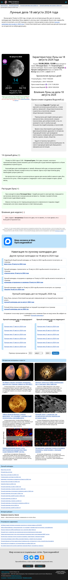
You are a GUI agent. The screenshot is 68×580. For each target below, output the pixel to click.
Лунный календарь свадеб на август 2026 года (13, 495)
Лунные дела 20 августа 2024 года (48, 330)
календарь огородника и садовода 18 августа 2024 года (23, 282)
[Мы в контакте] (36, 557)
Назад (28, 566)
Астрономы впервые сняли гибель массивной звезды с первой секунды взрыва (21, 539)
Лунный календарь (14, 5)
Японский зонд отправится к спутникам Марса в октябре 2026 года (18, 543)
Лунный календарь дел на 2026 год (10, 505)
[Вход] (65, 2)
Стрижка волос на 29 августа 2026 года (11, 477)
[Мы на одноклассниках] (42, 557)
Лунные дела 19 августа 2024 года (48, 326)
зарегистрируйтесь (25, 99)
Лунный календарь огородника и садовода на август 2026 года (17, 491)
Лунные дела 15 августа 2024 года (15, 334)
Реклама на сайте (27, 578)
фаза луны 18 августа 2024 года (15, 264)
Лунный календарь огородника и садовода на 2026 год (15, 503)
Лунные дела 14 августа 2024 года (15, 338)
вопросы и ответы (59, 230)
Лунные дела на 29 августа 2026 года (10, 481)
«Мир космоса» (5, 572)
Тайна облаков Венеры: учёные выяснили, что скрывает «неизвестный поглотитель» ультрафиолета (27, 527)
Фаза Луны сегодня (6, 469)
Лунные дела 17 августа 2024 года (15, 326)
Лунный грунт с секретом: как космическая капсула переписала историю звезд (21, 532)
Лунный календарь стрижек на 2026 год (11, 501)
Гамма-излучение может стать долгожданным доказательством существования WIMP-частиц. (25, 534)
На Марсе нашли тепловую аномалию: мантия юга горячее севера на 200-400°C (21, 525)
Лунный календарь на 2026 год (9, 498)
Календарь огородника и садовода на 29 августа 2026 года (16, 479)
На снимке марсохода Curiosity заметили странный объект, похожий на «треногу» (22, 545)
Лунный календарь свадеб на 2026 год (11, 507)
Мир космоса (4, 5)
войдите (16, 100)
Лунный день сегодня (6, 472)
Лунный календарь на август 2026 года (11, 486)
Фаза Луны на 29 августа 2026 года (10, 474)
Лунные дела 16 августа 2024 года (15, 330)
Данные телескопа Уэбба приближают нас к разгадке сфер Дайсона (18, 529)
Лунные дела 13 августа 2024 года (15, 342)
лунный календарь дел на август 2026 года (19, 302)
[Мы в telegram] (31, 557)
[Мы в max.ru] (23, 245)
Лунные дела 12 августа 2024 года (15, 346)
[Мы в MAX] (26, 557)
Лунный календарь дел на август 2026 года (12, 493)
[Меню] (1, 2)
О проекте (4, 578)
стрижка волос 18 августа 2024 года (16, 273)
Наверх (40, 566)
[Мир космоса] (6, 2)
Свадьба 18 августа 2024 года (14, 289)
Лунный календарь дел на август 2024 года (51, 5)
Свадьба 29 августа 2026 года (8, 484)
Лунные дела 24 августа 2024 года (48, 346)
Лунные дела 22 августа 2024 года (48, 338)
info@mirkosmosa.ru (16, 576)
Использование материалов (14, 578)
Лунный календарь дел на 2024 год (29, 5)
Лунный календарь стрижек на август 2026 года (13, 489)
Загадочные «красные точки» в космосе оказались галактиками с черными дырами (22, 536)
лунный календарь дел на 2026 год (16, 309)
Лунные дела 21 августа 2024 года (48, 334)
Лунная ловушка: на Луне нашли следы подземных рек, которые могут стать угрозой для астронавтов (27, 541)
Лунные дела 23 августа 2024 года (48, 342)
